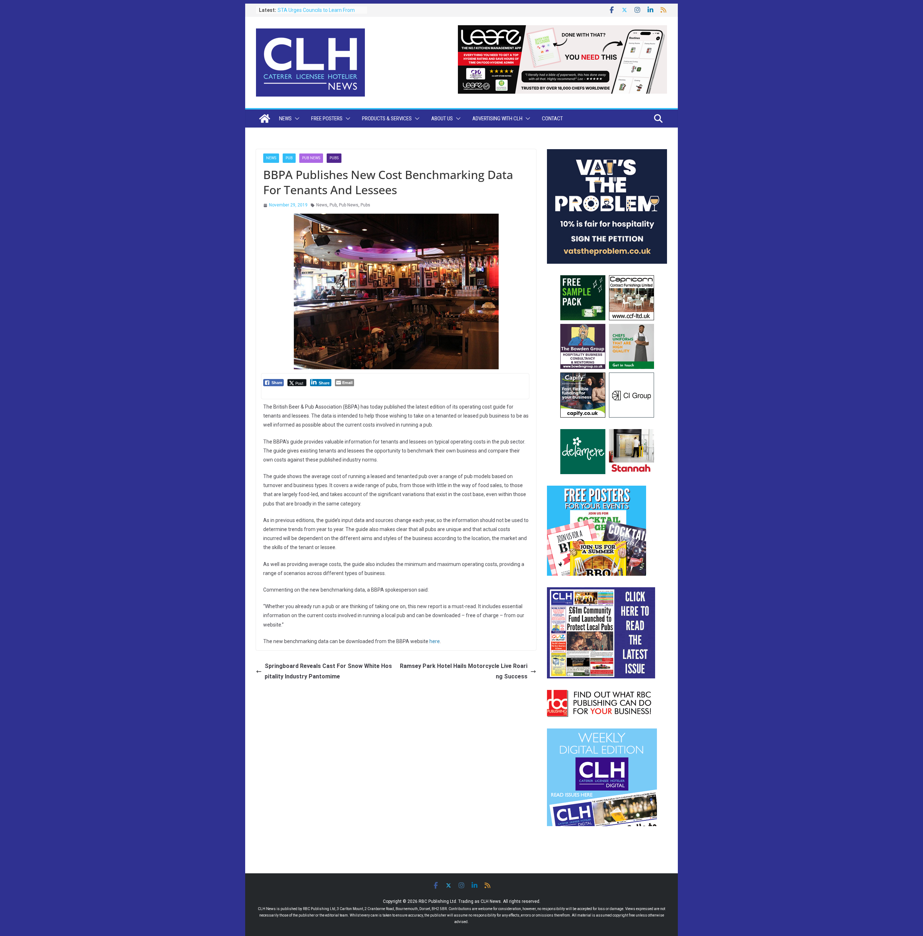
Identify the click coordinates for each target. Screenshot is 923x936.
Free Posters (327, 118)
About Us (442, 118)
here (434, 641)
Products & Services (387, 118)
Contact (552, 118)
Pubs (334, 158)
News (285, 118)
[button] (296, 118)
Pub (289, 158)
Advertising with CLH (497, 118)
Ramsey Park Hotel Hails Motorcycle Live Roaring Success (463, 671)
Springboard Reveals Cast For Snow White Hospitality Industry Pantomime (328, 671)
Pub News (311, 158)
